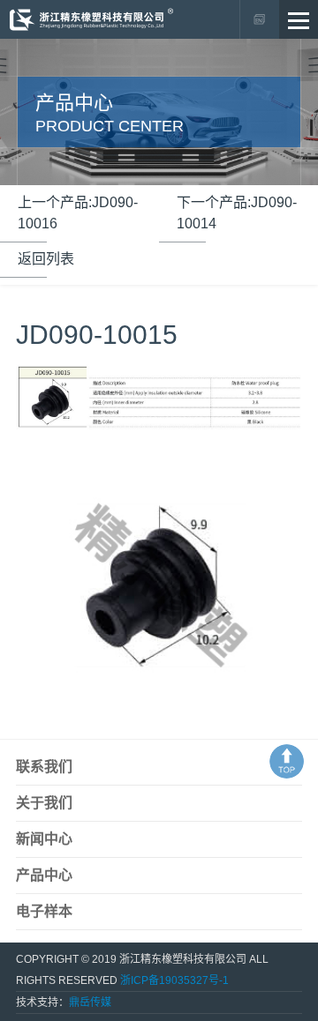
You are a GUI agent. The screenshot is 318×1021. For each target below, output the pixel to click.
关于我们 (44, 802)
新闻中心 (44, 838)
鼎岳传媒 (90, 1002)
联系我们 (44, 766)
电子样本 (44, 911)
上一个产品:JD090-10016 (78, 213)
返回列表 (46, 258)
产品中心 (44, 875)
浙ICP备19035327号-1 (174, 980)
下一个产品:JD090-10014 (237, 213)
